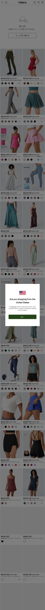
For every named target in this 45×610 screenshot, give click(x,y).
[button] (22, 293)
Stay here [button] (13, 307)
